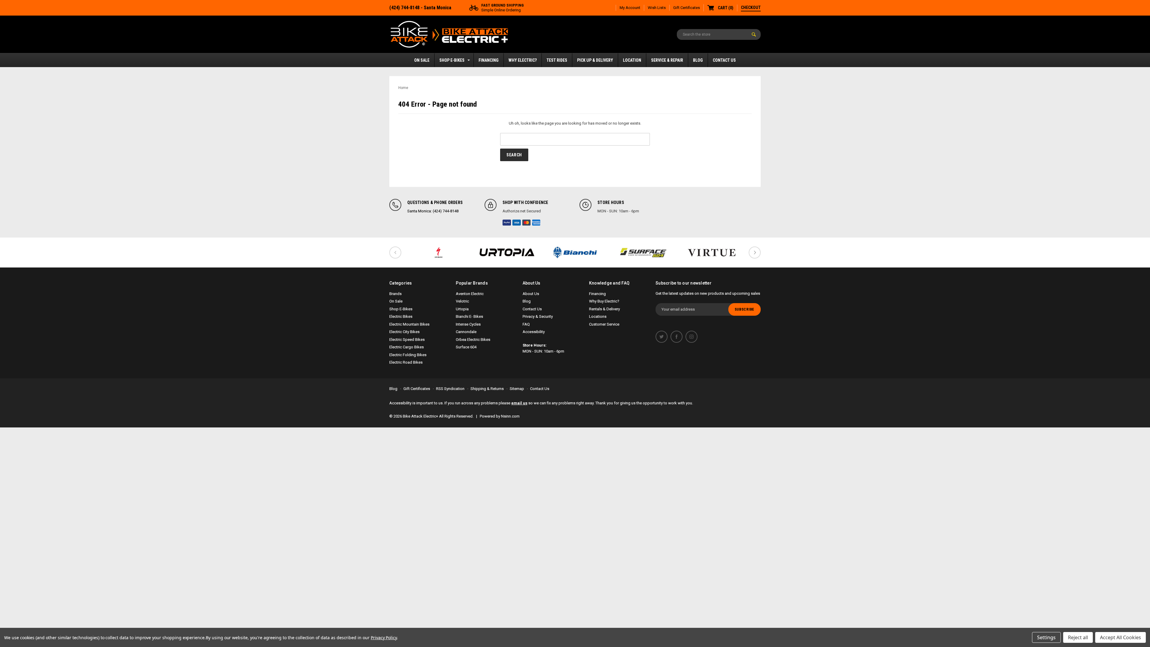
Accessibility (534, 331)
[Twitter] (662, 337)
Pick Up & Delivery (595, 60)
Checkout (751, 7)
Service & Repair (667, 60)
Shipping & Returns (487, 388)
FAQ (526, 324)
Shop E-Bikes (451, 60)
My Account (630, 7)
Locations (597, 316)
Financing (489, 60)
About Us (531, 293)
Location (632, 60)
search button (753, 34)
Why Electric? (523, 60)
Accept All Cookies (1120, 637)
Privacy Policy (384, 637)
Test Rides (557, 60)
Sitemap (517, 388)
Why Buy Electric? (604, 301)
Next (755, 253)
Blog (698, 60)
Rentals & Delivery (604, 309)
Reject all (1078, 637)
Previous (395, 253)
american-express (536, 223)
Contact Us (724, 60)
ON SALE (421, 60)
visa (516, 223)
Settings (1046, 637)
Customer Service (604, 324)
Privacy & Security (538, 316)
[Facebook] (677, 337)
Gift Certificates (686, 7)
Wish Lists (657, 7)
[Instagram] (691, 337)
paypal (507, 223)
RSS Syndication (450, 388)
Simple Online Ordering (502, 7)
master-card (526, 223)
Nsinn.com (510, 416)
